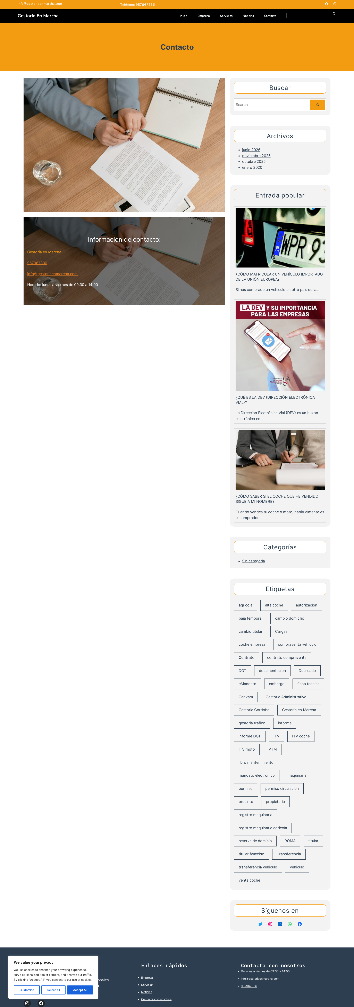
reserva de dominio (255, 841)
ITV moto (247, 749)
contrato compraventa (286, 657)
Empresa (147, 977)
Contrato (246, 657)
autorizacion (306, 605)
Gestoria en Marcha (299, 710)
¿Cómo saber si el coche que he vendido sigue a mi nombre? (277, 499)
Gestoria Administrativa (286, 697)
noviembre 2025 (256, 156)
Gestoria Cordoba (254, 710)
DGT (242, 670)
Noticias (146, 992)
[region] (53, 977)
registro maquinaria (255, 815)
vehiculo (297, 867)
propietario (275, 801)
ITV (276, 736)
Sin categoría (253, 561)
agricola (245, 605)
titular (313, 841)
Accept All (80, 990)
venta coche (249, 880)
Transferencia (289, 854)
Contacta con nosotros (156, 999)
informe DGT (250, 736)
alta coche (274, 605)
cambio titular (250, 631)
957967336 (37, 263)
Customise (27, 990)
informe (285, 723)
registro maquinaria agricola (263, 828)
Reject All (53, 990)
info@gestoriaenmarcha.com (52, 274)
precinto (246, 801)
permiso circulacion (282, 788)
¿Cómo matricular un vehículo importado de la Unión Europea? (279, 276)
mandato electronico (257, 775)
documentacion (272, 670)
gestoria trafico (252, 723)
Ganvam (246, 697)
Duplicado (307, 670)
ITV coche (301, 736)
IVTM (272, 749)
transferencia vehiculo (258, 867)
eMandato (247, 684)
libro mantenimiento (256, 762)
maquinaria (296, 775)
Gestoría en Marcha (38, 16)
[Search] (317, 105)
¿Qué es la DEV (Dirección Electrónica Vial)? (275, 400)
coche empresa (252, 644)
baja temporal (250, 618)
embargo (277, 684)
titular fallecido (251, 854)
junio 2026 (251, 150)
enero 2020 (252, 167)
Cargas (281, 631)
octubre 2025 (254, 161)
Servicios (147, 984)
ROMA (290, 841)
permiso (246, 788)
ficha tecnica (308, 684)
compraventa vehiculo (297, 644)
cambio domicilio (289, 618)
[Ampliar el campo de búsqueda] (333, 16)
